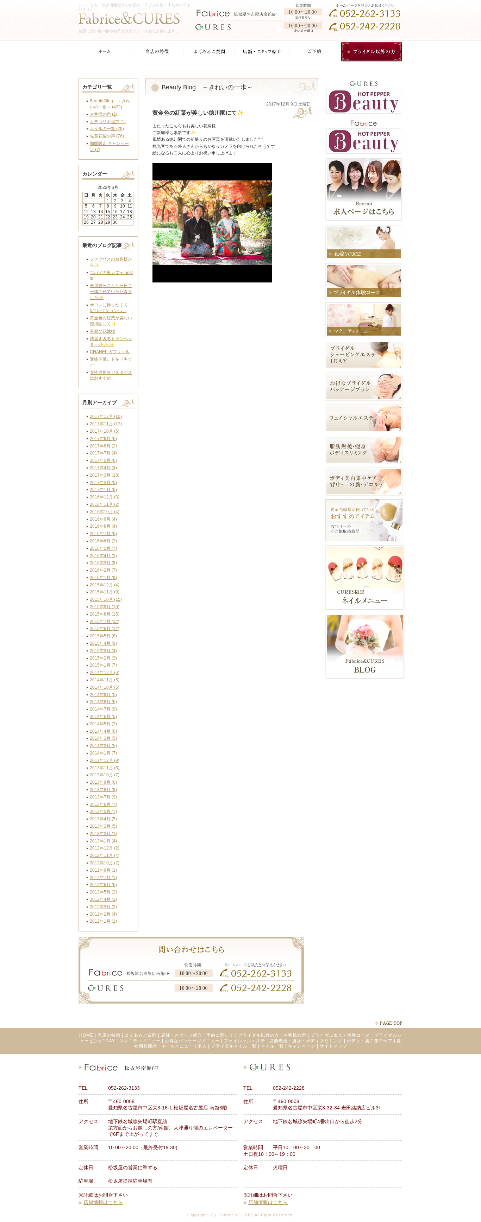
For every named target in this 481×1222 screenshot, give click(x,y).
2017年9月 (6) (103, 438)
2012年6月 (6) (103, 884)
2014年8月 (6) (103, 701)
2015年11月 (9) (104, 592)
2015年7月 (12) (104, 621)
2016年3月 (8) (103, 562)
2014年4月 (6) (103, 731)
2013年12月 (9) (104, 760)
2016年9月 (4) (103, 519)
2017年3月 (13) (104, 475)
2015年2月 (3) (103, 658)
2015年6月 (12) (104, 628)
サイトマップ (333, 1046)
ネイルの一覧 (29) (107, 128)
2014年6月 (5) (103, 716)
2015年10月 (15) (106, 599)
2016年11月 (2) (104, 504)
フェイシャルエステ (244, 1040)
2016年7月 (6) (103, 533)
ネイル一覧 (272, 1046)
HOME (86, 1035)
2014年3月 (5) (103, 738)
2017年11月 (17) (106, 423)
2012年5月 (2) (103, 892)
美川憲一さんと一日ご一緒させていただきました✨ (111, 291)
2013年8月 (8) (103, 789)
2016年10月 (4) (104, 511)
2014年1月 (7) (103, 753)
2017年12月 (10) (106, 416)
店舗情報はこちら (103, 1202)
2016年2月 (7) (103, 570)
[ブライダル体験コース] (363, 297)
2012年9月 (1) (103, 870)
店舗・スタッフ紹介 (181, 1035)
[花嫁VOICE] (363, 258)
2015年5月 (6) (103, 636)
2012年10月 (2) (104, 862)
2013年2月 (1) (103, 833)
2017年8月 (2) (103, 446)
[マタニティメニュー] (363, 335)
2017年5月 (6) (103, 460)
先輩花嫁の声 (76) (107, 136)
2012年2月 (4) (103, 914)
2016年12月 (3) (104, 497)
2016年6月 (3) (103, 541)
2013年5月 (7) (103, 811)
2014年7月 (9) (103, 709)
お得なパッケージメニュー (192, 1040)
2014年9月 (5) (103, 694)
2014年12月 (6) (104, 672)
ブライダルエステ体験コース (340, 1035)
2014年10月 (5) (104, 687)
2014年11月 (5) (104, 679)
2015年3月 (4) (103, 650)
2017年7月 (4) (103, 453)
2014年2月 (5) (103, 745)
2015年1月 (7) (103, 665)
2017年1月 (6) (103, 489)
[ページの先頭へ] (388, 1023)
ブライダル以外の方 (258, 1035)
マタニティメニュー (140, 1040)
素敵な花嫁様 (102, 331)
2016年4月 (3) (103, 555)
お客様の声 (294, 1035)
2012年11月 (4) (104, 855)
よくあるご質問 (141, 1035)
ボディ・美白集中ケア (370, 1040)
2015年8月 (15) (104, 614)
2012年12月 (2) (104, 848)
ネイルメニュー (177, 1046)
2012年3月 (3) (103, 906)
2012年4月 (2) (103, 899)
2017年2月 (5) (103, 482)
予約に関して (220, 1035)
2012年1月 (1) (103, 921)
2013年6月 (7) (103, 804)
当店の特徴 (109, 1035)
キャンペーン (302, 1046)
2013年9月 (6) (103, 782)
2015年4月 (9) (103, 643)
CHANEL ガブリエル (110, 351)
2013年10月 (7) (104, 774)
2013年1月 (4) (103, 841)
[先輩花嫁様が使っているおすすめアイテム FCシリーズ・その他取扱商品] (363, 539)
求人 (202, 1046)
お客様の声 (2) (103, 114)
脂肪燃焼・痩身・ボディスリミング (306, 1040)
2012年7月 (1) (103, 877)
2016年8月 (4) (103, 526)
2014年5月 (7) (103, 723)
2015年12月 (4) (104, 585)
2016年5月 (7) (103, 548)
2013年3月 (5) (103, 826)
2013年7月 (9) (103, 797)
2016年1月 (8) (103, 577)
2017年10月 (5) (104, 431)
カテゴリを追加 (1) (108, 121)
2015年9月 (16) (104, 606)
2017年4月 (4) (103, 467)
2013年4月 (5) (103, 818)
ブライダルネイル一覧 (234, 1046)
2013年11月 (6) (104, 767)
